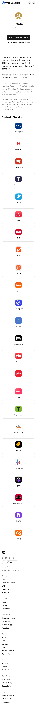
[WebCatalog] (3, 552)
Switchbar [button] (5, 589)
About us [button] (5, 663)
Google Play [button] (25, 42)
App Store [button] (13, 42)
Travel (18, 31)
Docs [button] (4, 641)
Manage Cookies (7, 567)
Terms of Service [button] (8, 695)
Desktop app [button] (6, 579)
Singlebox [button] (5, 592)
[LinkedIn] (6, 558)
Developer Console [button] (8, 618)
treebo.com (18, 27)
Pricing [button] (4, 637)
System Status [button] (7, 654)
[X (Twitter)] (3, 558)
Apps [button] (4, 602)
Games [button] (4, 605)
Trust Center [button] (6, 679)
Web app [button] (5, 586)
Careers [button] (5, 666)
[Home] (11, 3)
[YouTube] (9, 558)
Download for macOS (19, 38)
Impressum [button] (6, 702)
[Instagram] (13, 558)
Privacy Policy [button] (7, 683)
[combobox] (11, 562)
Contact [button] (5, 644)
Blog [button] (3, 647)
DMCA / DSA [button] (6, 699)
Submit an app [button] (7, 625)
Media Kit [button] (5, 670)
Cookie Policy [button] (7, 686)
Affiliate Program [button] (8, 650)
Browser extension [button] (8, 583)
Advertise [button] (5, 628)
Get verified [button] (6, 621)
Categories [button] (6, 608)
